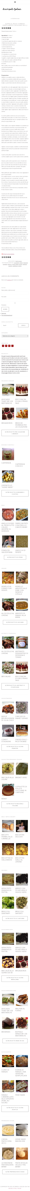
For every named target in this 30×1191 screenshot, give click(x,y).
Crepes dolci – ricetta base (21, 740)
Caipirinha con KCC (20, 465)
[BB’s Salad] (8, 668)
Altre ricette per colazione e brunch (15, 432)
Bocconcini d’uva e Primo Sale (21, 401)
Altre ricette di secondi (15, 622)
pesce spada (15, 264)
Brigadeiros (7, 423)
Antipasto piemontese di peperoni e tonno (21, 654)
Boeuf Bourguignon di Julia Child (8, 718)
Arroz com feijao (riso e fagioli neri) (21, 890)
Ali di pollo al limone (8, 614)
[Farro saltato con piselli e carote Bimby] (21, 515)
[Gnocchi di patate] (21, 542)
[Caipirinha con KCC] (21, 454)
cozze (21, 262)
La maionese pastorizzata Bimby (7, 1165)
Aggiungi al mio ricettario (8, 254)
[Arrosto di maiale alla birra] (21, 605)
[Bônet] (8, 790)
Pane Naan (20, 1095)
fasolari (25, 262)
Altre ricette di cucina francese (15, 747)
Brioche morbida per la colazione (21, 425)
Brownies (6, 1032)
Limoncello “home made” (7, 486)
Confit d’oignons (6, 740)
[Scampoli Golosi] (15, 10)
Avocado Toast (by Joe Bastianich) (7, 401)
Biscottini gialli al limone (19, 860)
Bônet (4, 799)
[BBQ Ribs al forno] (21, 1000)
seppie (20, 265)
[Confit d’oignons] (8, 731)
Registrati (4, 313)
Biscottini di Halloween (7, 859)
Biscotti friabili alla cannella (7, 837)
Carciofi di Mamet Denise (21, 717)
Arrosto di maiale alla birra (20, 615)
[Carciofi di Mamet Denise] (21, 708)
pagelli (10, 264)
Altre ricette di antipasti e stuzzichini (15, 686)
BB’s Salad (6, 676)
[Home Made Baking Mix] (22, 1135)
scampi (10, 265)
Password (4, 296)
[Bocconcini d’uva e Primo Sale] (22, 395)
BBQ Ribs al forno (20, 1009)
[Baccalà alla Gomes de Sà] (8, 962)
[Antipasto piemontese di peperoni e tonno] (21, 643)
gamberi (5, 264)
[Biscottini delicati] (21, 826)
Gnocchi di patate (20, 551)
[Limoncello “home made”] (8, 477)
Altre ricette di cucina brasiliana (15, 978)
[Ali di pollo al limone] (8, 605)
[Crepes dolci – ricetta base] (21, 731)
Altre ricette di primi (15, 557)
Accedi (5, 309)
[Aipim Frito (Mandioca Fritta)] (8, 880)
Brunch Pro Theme (15, 1188)
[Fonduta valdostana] (8, 542)
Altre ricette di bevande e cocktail (15, 493)
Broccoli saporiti (19, 912)
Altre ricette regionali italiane (15, 804)
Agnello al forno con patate (7, 588)
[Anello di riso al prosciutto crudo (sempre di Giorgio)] (8, 515)
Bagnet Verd (21, 777)
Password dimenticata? (7, 315)
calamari (16, 262)
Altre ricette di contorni (15, 918)
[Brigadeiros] (8, 419)
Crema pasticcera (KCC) (7, 1141)
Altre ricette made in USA (15, 1040)
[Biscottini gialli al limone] (21, 849)
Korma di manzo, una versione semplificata (21, 1073)
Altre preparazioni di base (15, 1171)
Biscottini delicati (19, 836)
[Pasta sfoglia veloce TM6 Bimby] (22, 1159)
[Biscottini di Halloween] (8, 849)
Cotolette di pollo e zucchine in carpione (21, 789)
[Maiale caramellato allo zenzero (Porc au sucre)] (8, 1086)
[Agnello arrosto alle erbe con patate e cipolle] (21, 578)
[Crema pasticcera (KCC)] (8, 1135)
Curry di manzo (5, 1071)
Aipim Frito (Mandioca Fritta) (6, 890)
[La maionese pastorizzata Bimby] (8, 1159)
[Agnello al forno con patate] (8, 578)
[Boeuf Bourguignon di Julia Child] (8, 708)
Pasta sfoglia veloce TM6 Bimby (21, 1165)
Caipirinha (6, 463)
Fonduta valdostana (7, 551)
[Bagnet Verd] (21, 769)
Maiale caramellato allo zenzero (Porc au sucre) (8, 1099)
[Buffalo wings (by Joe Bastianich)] (21, 1023)
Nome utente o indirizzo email (8, 290)
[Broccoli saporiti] (21, 903)
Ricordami (4, 305)
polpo (20, 264)
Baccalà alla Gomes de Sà (8, 972)
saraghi (25, 264)
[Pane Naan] (21, 1086)
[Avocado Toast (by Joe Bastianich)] (8, 395)
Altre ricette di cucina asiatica (15, 1108)
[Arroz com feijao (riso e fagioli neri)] (21, 880)
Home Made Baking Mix (20, 1140)
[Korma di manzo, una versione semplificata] (21, 1061)
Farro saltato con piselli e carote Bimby (21, 525)
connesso (9, 280)
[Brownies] (8, 1023)
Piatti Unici (19, 261)
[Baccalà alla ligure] (8, 769)
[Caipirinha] (8, 454)
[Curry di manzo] (8, 1061)
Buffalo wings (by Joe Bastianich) (21, 1034)
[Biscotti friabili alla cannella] (8, 826)
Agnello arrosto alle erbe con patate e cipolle (21, 590)
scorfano (15, 265)
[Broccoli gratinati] (8, 903)
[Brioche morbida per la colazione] (22, 419)
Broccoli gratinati (6, 912)
